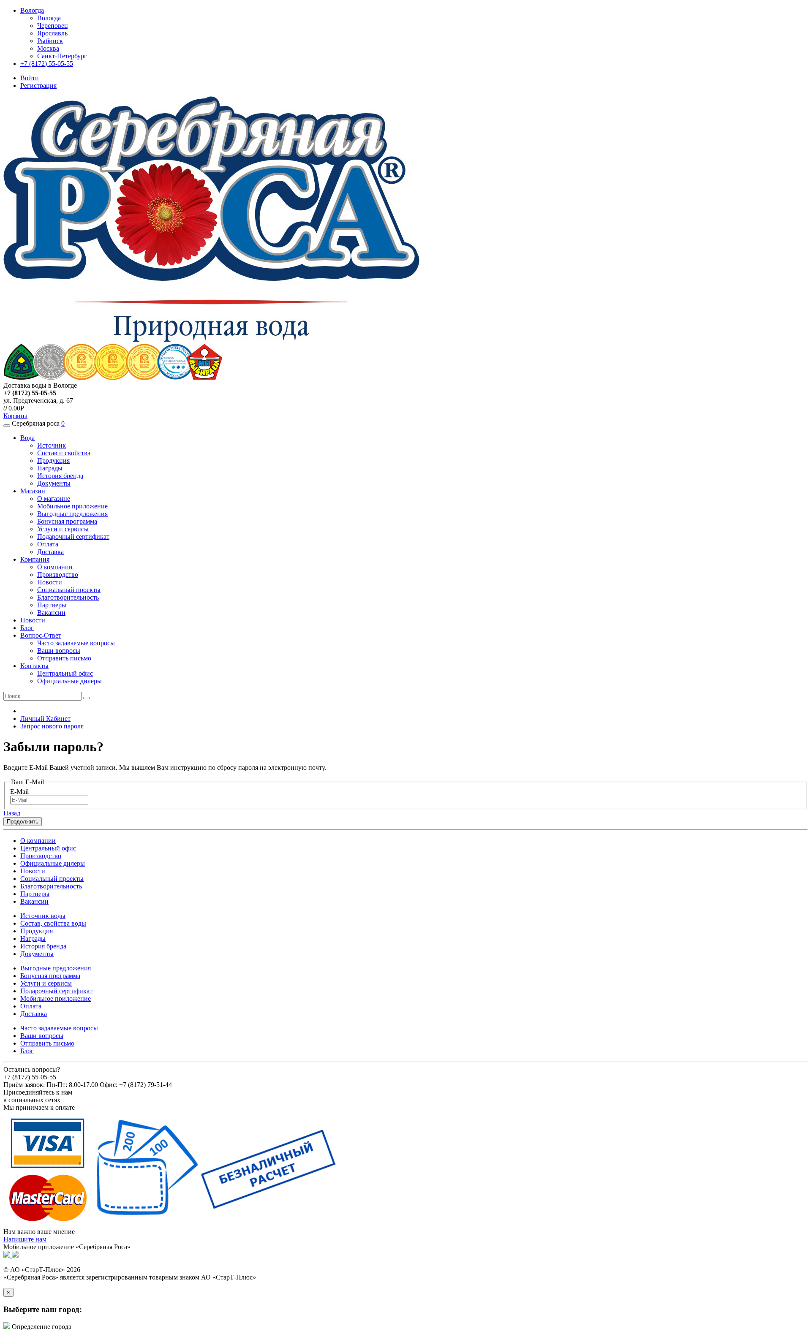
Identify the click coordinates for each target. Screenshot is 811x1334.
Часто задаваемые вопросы (76, 643)
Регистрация (38, 85)
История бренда (60, 475)
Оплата (47, 544)
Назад (11, 813)
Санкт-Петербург (62, 56)
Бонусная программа (67, 521)
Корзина (15, 415)
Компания (34, 559)
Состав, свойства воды (53, 923)
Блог (27, 627)
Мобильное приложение (72, 506)
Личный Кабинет (45, 718)
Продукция (53, 460)
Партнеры (51, 605)
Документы (54, 483)
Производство (57, 574)
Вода (27, 437)
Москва (48, 48)
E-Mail (19, 791)
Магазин (32, 490)
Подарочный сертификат (73, 536)
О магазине (53, 498)
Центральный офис (65, 673)
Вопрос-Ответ (40, 635)
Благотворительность (68, 597)
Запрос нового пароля (52, 726)
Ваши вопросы (58, 650)
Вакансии (51, 612)
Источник (51, 445)
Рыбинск (50, 40)
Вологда (49, 18)
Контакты (34, 665)
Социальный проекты (69, 589)
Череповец (52, 25)
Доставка (50, 551)
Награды (50, 468)
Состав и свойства (63, 452)
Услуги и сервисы (63, 529)
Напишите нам (24, 1239)
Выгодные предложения (72, 513)
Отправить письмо (64, 658)
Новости (49, 582)
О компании (55, 567)
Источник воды (42, 915)
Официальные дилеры (69, 681)
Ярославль (52, 33)
